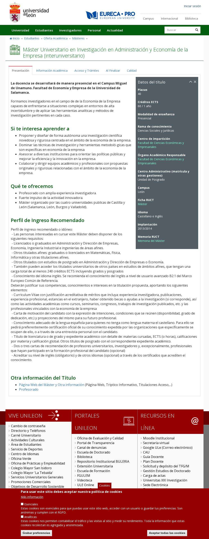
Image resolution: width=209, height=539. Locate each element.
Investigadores (70, 30)
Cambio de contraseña (28, 426)
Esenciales (31, 504)
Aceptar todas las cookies (167, 533)
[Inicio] (29, 12)
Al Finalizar (113, 70)
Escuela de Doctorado (93, 452)
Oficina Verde (21, 458)
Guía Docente (153, 457)
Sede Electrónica (155, 485)
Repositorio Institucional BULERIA (103, 461)
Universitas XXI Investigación (165, 480)
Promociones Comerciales (31, 482)
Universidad (20, 30)
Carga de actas (154, 475)
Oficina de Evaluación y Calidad (100, 438)
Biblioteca (191, 18)
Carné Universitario (26, 435)
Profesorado (28, 389)
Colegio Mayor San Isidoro (31, 468)
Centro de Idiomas (25, 454)
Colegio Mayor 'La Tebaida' (32, 472)
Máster (142, 204)
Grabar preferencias (36, 533)
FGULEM (83, 475)
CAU (146, 452)
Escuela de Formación (93, 471)
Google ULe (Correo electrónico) (167, 447)
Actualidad (115, 30)
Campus (148, 18)
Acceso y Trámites (86, 70)
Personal (94, 30)
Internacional (169, 18)
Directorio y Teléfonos (28, 430)
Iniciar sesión (192, 6)
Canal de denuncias (92, 447)
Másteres (78, 38)
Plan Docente (153, 461)
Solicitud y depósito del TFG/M (166, 466)
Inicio (16, 38)
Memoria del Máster (151, 241)
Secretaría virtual (156, 443)
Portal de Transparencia (95, 443)
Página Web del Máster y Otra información (51, 384)
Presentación (20, 70)
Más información (32, 497)
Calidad (132, 70)
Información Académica (52, 70)
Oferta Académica (56, 38)
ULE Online (85, 485)
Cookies (104, 485)
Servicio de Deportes (27, 449)
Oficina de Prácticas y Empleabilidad (38, 463)
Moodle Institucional (159, 438)
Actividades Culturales (27, 440)
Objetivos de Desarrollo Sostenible (37, 486)
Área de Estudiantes (26, 444)
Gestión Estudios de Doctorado (166, 471)
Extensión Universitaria (95, 466)
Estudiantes (44, 30)
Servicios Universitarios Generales (37, 477)
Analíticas (30, 517)
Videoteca (84, 480)
